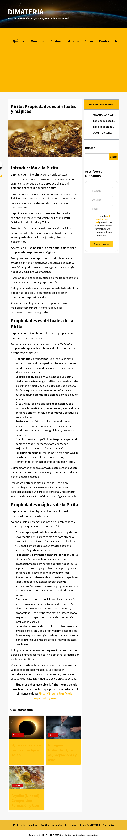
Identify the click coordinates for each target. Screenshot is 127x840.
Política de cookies (51, 825)
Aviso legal (71, 825)
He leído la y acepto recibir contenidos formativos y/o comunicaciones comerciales (103, 225)
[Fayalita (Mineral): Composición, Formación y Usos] (26, 777)
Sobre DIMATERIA (89, 825)
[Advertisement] (63, 69)
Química (19, 41)
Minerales (37, 41)
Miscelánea (18, 735)
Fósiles (104, 41)
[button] (11, 31)
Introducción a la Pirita (104, 114)
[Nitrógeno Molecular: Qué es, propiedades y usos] (63, 727)
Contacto (108, 825)
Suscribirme (101, 244)
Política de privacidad (25, 825)
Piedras (56, 41)
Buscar (90, 148)
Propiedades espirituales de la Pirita (104, 120)
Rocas (89, 41)
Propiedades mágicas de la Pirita (104, 126)
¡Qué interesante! (102, 132)
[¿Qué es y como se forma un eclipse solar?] (26, 727)
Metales (73, 41)
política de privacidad (103, 219)
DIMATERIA (26, 11)
